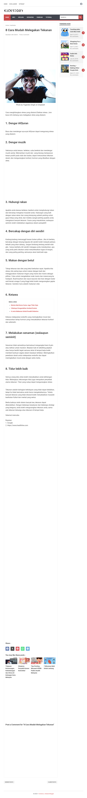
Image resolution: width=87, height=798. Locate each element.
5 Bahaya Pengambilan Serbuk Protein (24, 308)
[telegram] (28, 649)
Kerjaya (21, 17)
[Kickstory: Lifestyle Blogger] (13, 10)
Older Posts (52, 782)
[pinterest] (17, 649)
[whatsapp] (23, 649)
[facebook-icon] (81, 4)
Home (5, 4)
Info (13, 17)
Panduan (40, 17)
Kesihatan (30, 17)
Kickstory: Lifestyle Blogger (46, 793)
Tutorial (49, 17)
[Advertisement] (30, 53)
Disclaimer (13, 4)
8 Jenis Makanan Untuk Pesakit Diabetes (24, 311)
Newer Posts (9, 782)
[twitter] (12, 649)
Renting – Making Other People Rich (74, 68)
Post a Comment (24, 34)
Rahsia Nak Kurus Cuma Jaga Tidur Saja (24, 305)
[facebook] (7, 649)
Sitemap (21, 4)
